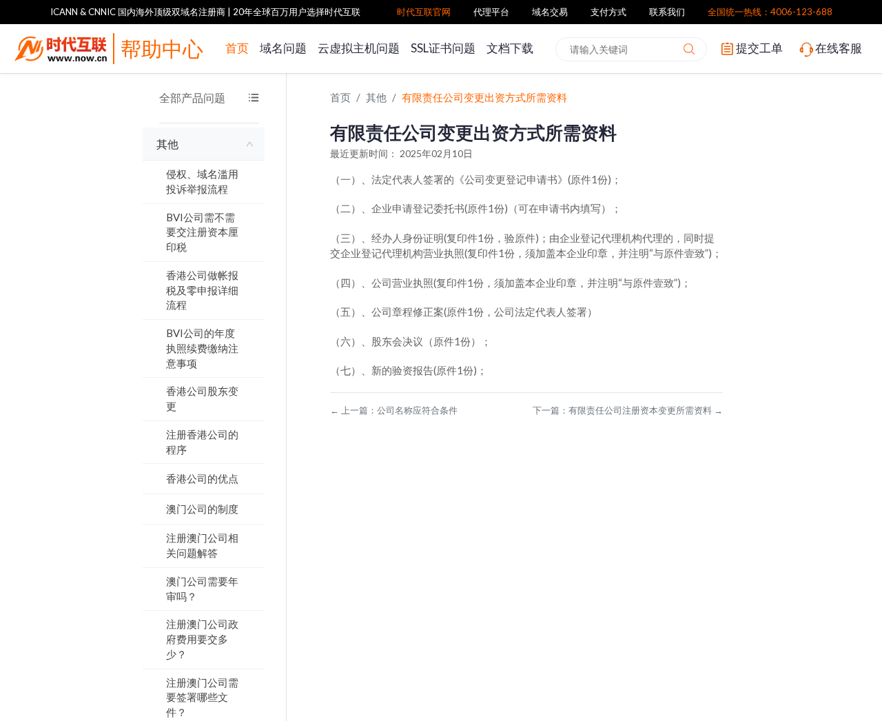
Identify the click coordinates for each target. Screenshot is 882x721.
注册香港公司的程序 (202, 442)
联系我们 (667, 11)
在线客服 (838, 48)
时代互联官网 (424, 11)
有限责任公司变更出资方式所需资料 (484, 97)
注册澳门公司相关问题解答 (202, 545)
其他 (167, 143)
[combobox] (631, 49)
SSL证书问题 (443, 48)
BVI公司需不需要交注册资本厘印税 (202, 232)
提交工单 (759, 48)
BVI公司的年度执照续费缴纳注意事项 (202, 348)
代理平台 (491, 11)
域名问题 (283, 48)
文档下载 (509, 48)
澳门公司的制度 (202, 508)
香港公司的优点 (202, 478)
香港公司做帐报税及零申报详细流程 (202, 290)
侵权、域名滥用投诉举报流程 (202, 181)
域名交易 (550, 11)
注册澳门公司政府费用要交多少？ (202, 639)
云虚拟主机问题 (359, 48)
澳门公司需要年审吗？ (202, 588)
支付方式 (608, 11)
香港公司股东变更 (202, 398)
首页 (237, 48)
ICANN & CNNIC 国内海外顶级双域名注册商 (137, 11)
